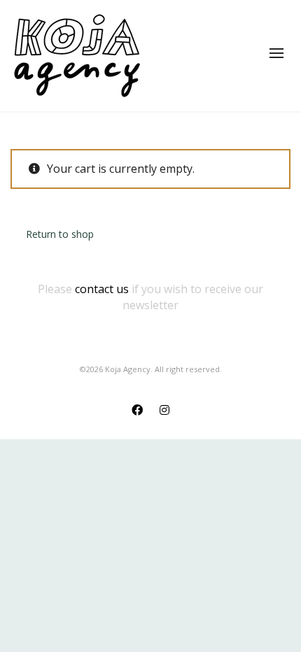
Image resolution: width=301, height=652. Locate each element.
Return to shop (60, 234)
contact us (102, 289)
